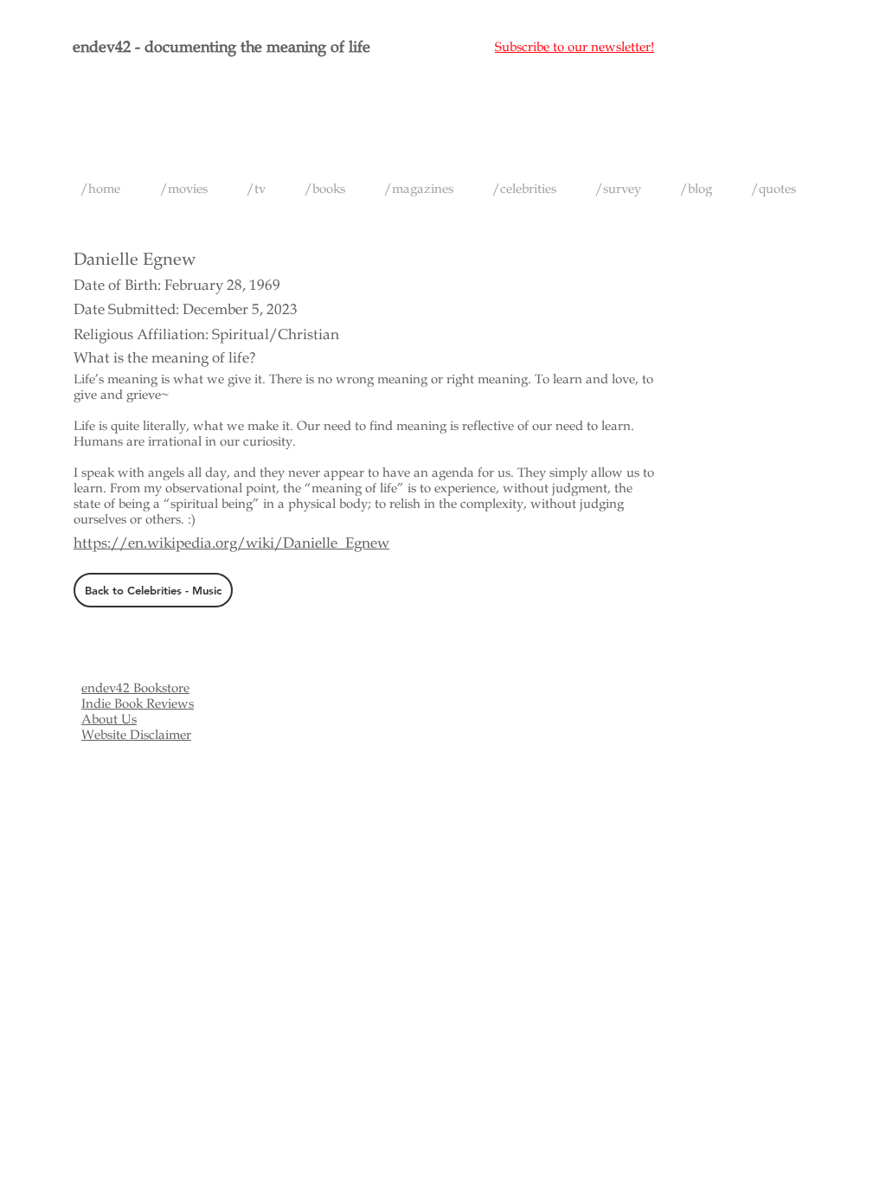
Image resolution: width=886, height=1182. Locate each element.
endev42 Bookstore (135, 688)
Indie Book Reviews (137, 703)
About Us (109, 719)
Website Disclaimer (136, 734)
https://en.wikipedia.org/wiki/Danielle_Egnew (231, 543)
